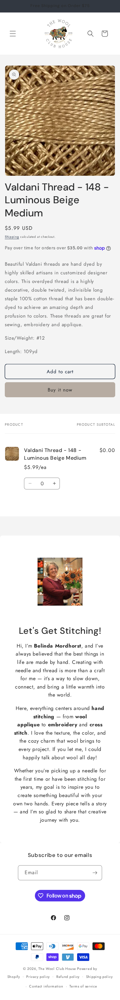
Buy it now (60, 389)
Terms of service (83, 986)
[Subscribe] (95, 872)
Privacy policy (38, 976)
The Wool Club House (57, 968)
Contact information (46, 986)
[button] (13, 34)
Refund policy (68, 976)
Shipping (12, 236)
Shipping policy (99, 976)
